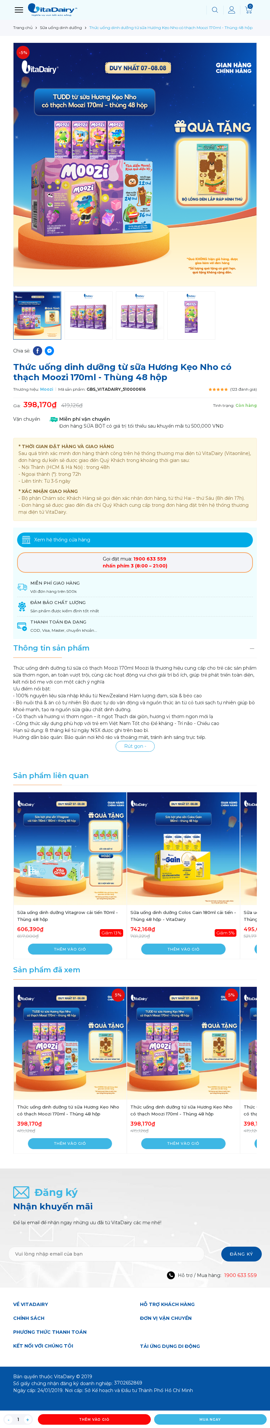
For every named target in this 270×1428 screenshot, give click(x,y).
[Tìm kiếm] (215, 9)
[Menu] (19, 10)
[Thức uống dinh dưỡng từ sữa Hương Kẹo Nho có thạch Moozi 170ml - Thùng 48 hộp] (70, 1043)
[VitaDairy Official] (115, 9)
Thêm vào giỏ (94, 1419)
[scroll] (256, 1398)
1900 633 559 (240, 1275)
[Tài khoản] (232, 9)
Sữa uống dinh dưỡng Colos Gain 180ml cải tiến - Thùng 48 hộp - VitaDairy (183, 916)
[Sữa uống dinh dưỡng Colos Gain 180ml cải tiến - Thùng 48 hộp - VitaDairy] (183, 848)
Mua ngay (210, 1419)
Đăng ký (241, 1254)
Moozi (46, 389)
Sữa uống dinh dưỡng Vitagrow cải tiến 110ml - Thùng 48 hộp (67, 916)
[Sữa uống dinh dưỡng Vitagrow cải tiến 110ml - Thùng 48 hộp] (70, 848)
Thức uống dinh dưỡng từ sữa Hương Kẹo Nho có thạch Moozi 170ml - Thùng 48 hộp (68, 1110)
